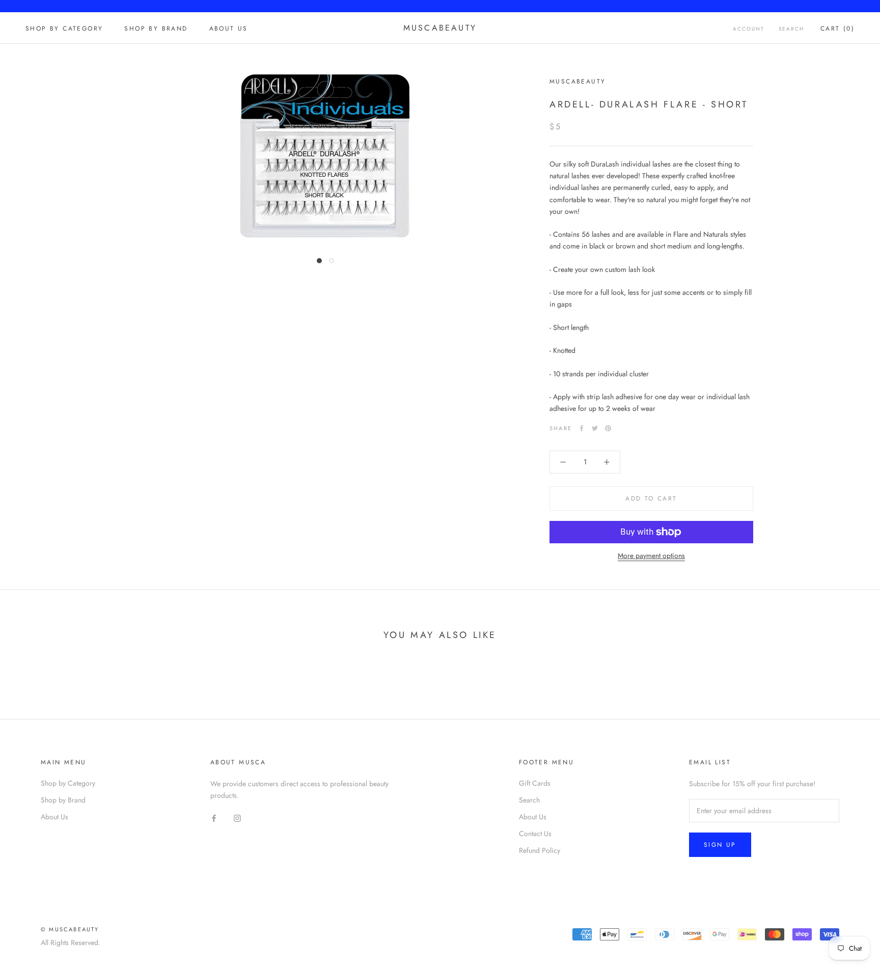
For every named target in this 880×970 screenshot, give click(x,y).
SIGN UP (720, 844)
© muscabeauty (70, 929)
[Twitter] (595, 428)
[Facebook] (582, 428)
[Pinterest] (608, 428)
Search (791, 29)
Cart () (837, 28)
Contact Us (535, 833)
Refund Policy (539, 850)
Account (748, 29)
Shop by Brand (155, 28)
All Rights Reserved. (70, 942)
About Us (228, 28)
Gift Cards (535, 783)
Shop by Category (64, 28)
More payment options (651, 555)
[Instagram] (237, 817)
